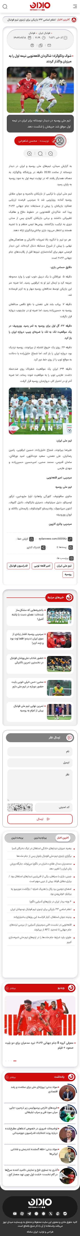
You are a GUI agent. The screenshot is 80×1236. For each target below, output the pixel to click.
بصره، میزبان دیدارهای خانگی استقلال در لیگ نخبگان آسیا (41, 848)
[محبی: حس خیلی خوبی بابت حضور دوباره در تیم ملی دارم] (59, 688)
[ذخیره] (41, 45)
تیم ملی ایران (64, 566)
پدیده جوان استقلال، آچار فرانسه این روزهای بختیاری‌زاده (42, 917)
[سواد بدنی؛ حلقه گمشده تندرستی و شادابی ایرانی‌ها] (67, 1155)
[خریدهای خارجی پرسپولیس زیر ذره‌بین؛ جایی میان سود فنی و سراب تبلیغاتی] (67, 1114)
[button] (11, 1060)
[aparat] (22, 1213)
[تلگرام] (29, 1213)
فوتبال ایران (44, 33)
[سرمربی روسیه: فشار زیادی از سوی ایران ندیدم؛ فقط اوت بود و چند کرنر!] (59, 640)
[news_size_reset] (40, 153)
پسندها (62, 547)
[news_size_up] (29, 153)
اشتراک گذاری (33, 547)
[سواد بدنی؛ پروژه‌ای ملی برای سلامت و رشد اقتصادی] (67, 1093)
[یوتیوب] (14, 1213)
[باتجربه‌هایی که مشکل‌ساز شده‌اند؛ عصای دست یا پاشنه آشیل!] (59, 616)
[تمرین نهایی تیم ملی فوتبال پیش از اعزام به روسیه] (59, 712)
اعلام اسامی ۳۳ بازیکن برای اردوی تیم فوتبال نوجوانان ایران (31, 20)
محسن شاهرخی (27, 141)
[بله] (65, 1213)
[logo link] (40, 6)
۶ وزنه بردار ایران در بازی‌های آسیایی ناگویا (50, 902)
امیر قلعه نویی (42, 566)
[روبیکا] (43, 1213)
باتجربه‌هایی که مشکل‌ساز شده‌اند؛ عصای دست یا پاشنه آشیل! (27, 614)
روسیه (68, 574)
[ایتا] (58, 1213)
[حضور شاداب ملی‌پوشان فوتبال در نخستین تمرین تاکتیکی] (59, 664)
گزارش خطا (22, 539)
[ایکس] (50, 1213)
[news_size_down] (50, 153)
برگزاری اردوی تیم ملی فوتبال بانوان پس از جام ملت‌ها (44, 856)
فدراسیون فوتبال (18, 566)
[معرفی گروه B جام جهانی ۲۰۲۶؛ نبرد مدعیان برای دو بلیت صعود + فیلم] (40, 1016)
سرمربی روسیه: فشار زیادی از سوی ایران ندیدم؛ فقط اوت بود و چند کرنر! (26, 638)
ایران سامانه (32, 1232)
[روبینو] (36, 1213)
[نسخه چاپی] (32, 45)
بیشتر (12, 988)
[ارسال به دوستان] (49, 45)
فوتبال (32, 33)
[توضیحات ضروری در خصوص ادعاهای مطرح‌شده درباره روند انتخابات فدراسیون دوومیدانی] (67, 1134)
